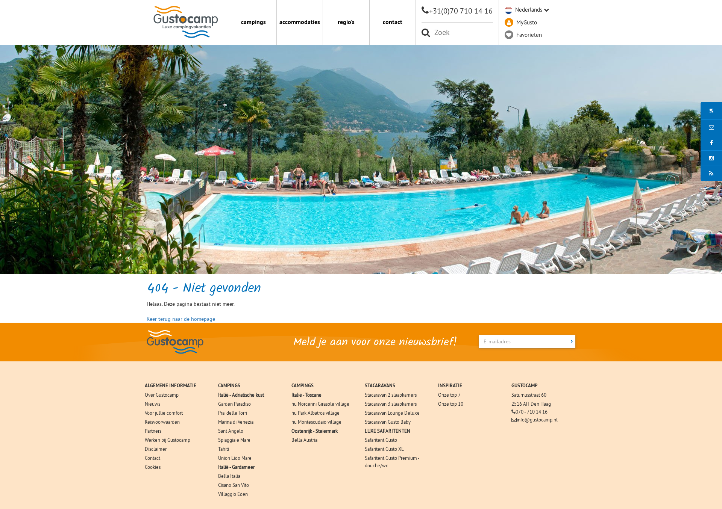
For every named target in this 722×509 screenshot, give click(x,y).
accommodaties (299, 22)
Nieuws (152, 404)
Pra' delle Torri (232, 413)
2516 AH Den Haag (531, 404)
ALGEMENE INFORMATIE (170, 385)
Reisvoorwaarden (162, 422)
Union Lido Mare (235, 458)
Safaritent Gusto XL (384, 449)
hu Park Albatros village (315, 413)
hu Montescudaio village (316, 422)
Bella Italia (229, 476)
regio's (346, 22)
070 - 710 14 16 (532, 412)
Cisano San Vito (233, 485)
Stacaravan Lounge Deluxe (392, 413)
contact (392, 22)
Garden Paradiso (234, 404)
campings (253, 22)
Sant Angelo (230, 431)
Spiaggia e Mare (234, 440)
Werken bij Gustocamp (167, 440)
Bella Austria (304, 440)
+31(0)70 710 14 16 (461, 10)
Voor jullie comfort (164, 413)
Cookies (153, 467)
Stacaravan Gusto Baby (388, 422)
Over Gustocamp (162, 395)
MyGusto (526, 22)
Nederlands (528, 9)
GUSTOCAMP (524, 385)
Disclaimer (156, 449)
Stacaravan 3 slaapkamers (391, 404)
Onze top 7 (449, 395)
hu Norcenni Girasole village (320, 404)
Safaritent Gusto (381, 440)
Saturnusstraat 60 (528, 395)
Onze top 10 (450, 404)
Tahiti (223, 449)
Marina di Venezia (235, 422)
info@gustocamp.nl (537, 420)
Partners (153, 431)
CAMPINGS (229, 385)
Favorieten (529, 34)
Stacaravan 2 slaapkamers (391, 395)
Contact (152, 458)
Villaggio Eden (233, 494)
